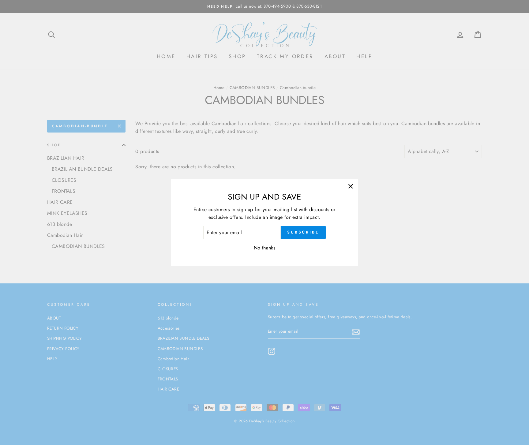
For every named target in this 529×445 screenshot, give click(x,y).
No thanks (265, 247)
